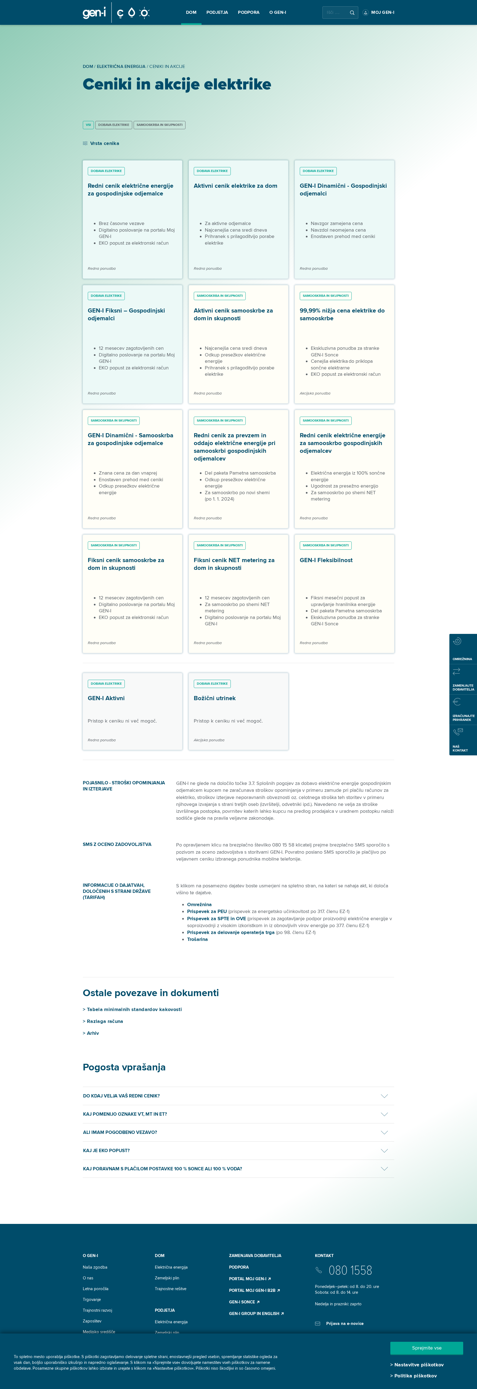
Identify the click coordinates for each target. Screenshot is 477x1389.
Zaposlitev (92, 1321)
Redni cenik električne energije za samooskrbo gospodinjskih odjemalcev (342, 443)
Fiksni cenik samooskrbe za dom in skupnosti (126, 564)
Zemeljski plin (167, 1278)
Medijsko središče (99, 1331)
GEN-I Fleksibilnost (326, 560)
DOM (160, 1255)
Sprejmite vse (427, 1348)
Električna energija (171, 1267)
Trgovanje (92, 1299)
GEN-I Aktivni (106, 698)
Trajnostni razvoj (97, 1310)
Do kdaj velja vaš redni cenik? (121, 1096)
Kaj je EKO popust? (106, 1150)
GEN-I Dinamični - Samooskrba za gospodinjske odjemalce (130, 439)
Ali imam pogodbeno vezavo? (120, 1132)
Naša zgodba (95, 1267)
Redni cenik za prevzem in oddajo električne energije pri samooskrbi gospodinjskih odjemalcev (234, 447)
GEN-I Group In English (254, 1313)
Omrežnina (199, 904)
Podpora (239, 1267)
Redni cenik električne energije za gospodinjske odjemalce (130, 189)
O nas (88, 1278)
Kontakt (324, 1255)
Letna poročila (95, 1288)
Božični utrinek (215, 698)
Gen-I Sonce (242, 1302)
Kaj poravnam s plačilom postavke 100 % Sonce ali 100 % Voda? (162, 1169)
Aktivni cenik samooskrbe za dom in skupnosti (233, 314)
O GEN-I (90, 1255)
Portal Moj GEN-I (248, 1278)
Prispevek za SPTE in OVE (216, 919)
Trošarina (197, 939)
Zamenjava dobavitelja (255, 1255)
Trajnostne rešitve (170, 1288)
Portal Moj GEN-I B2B (253, 1290)
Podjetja (165, 1310)
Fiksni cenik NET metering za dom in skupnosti (234, 564)
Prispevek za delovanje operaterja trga (231, 932)
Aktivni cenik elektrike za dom (235, 186)
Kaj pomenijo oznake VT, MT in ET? (125, 1114)
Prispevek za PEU (207, 911)
